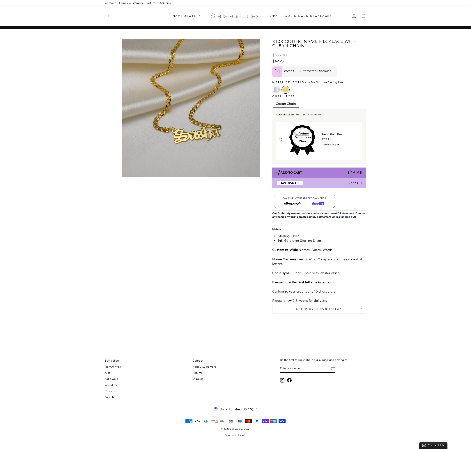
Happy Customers (131, 3)
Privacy (110, 391)
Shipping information (319, 308)
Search (109, 397)
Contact (110, 3)
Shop (275, 15)
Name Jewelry (187, 15)
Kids (107, 372)
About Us (111, 385)
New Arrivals (113, 366)
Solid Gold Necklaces (308, 15)
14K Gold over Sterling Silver (285, 89)
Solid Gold (111, 379)
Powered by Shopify (235, 434)
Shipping (165, 3)
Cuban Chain (286, 103)
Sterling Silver (276, 89)
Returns (151, 3)
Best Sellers (112, 360)
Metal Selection (308, 82)
